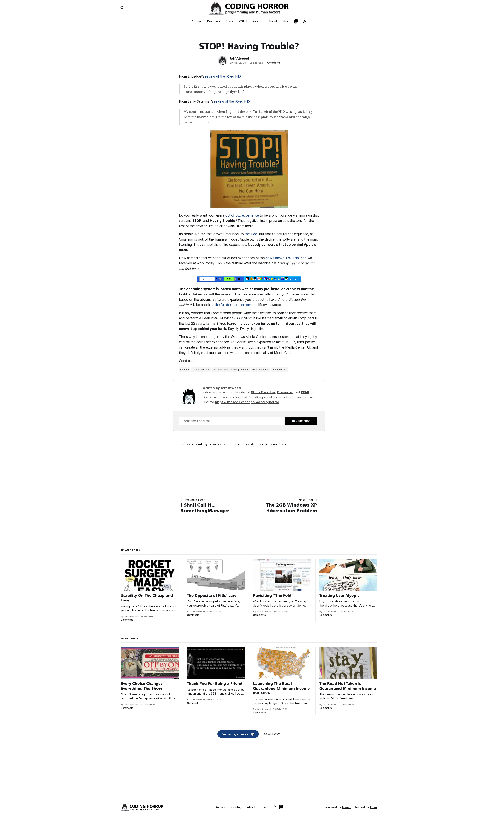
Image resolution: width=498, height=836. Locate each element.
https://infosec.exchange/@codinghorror (247, 402)
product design (260, 369)
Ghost (346, 807)
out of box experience (242, 215)
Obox (373, 807)
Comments (272, 62)
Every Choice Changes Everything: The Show (142, 686)
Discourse (213, 21)
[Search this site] (122, 8)
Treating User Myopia (339, 595)
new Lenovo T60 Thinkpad (286, 258)
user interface (279, 369)
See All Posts (271, 734)
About (273, 21)
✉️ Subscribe (301, 421)
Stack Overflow (263, 392)
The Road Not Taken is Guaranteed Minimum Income (347, 686)
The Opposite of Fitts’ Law (211, 595)
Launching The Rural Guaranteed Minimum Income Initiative (281, 688)
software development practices (231, 369)
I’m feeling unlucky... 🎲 (238, 734)
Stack (229, 21)
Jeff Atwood (239, 58)
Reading (258, 21)
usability (184, 369)
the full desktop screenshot (235, 305)
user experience (201, 369)
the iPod (251, 234)
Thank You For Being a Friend (215, 683)
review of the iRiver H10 (223, 76)
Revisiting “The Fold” (273, 595)
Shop (286, 21)
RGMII (243, 21)
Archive (197, 21)
